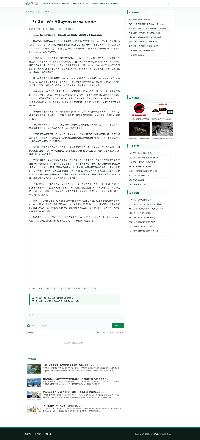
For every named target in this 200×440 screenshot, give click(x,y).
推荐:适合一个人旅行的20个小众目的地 (143, 42)
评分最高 (120, 333)
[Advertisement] (74, 252)
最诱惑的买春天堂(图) (137, 180)
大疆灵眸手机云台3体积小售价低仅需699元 (56, 298)
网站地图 (48, 434)
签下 (55, 288)
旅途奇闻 (135, 146)
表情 (45, 326)
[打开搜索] (167, 3)
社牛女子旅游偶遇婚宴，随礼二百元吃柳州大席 (146, 24)
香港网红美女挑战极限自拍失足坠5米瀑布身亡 (146, 37)
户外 (47, 288)
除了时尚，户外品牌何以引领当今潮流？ (144, 46)
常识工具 (75, 3)
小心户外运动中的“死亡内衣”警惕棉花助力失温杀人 (148, 28)
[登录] (173, 3)
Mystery (77, 288)
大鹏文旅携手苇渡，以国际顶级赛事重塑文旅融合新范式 (66, 365)
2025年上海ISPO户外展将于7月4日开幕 (60, 405)
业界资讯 (47, 12)
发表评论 (118, 325)
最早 (104, 333)
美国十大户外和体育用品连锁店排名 (142, 222)
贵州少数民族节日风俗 (137, 184)
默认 (98, 333)
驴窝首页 (31, 12)
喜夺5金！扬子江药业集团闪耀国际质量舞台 (145, 204)
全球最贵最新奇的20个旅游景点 (140, 166)
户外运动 (55, 3)
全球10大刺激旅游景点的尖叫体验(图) (143, 171)
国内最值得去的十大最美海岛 (140, 19)
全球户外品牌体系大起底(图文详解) (142, 217)
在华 (94, 288)
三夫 (40, 288)
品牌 (68, 288)
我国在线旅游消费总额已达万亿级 (141, 50)
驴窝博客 (103, 3)
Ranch (86, 288)
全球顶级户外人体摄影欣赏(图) (140, 153)
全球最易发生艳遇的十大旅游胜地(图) (142, 162)
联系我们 (38, 434)
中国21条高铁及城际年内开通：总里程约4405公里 (59, 301)
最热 (111, 333)
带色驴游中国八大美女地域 (139, 175)
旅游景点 (86, 3)
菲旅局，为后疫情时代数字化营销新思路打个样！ (147, 209)
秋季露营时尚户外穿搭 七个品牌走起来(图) (144, 33)
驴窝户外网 (32, 3)
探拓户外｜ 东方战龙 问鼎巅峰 (140, 213)
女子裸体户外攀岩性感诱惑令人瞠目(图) (143, 158)
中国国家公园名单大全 (137, 55)
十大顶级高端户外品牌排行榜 (140, 200)
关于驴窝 (28, 434)
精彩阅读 (135, 12)
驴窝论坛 (114, 3)
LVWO (156, 434)
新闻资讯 (45, 3)
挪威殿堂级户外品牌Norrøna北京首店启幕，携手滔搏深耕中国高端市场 (73, 378)
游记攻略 (94, 3)
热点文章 (135, 193)
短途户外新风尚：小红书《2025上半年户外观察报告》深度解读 (70, 392)
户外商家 (65, 3)
